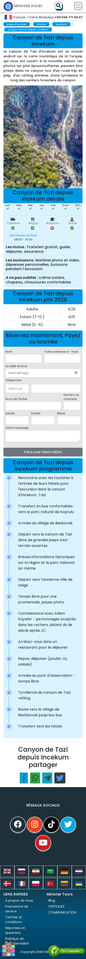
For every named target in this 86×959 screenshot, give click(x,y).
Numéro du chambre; (71, 397)
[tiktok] (51, 825)
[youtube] (43, 843)
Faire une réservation (43, 452)
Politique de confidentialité (17, 941)
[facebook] (18, 825)
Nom (8, 351)
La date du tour (16, 366)
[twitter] (68, 825)
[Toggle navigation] (78, 6)
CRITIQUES (56, 906)
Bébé (61, 413)
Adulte (10, 413)
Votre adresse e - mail (61, 351)
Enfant (35, 413)
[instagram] (35, 825)
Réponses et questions (15, 930)
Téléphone (13, 380)
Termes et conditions (13, 919)
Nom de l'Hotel (16, 399)
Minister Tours (28, 6)
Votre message (17, 428)
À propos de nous (19, 900)
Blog (51, 900)
